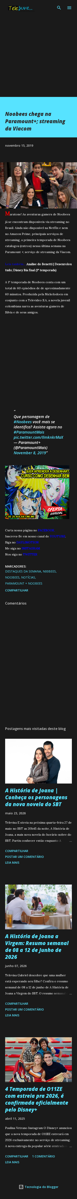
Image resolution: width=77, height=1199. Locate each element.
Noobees (12, 577)
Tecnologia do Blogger (41, 1187)
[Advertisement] (38, 58)
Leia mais (12, 862)
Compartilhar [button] (16, 590)
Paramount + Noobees (23, 583)
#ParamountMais (29, 432)
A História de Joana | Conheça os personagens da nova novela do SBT (36, 797)
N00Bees (49, 571)
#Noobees (23, 421)
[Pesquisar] (59, 7)
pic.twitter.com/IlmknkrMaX (38, 437)
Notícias (28, 577)
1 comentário (43, 1156)
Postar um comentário (24, 857)
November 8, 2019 (30, 452)
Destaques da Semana (23, 571)
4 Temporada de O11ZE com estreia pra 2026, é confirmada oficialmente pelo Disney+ (36, 1099)
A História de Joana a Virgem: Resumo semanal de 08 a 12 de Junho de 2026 (37, 946)
